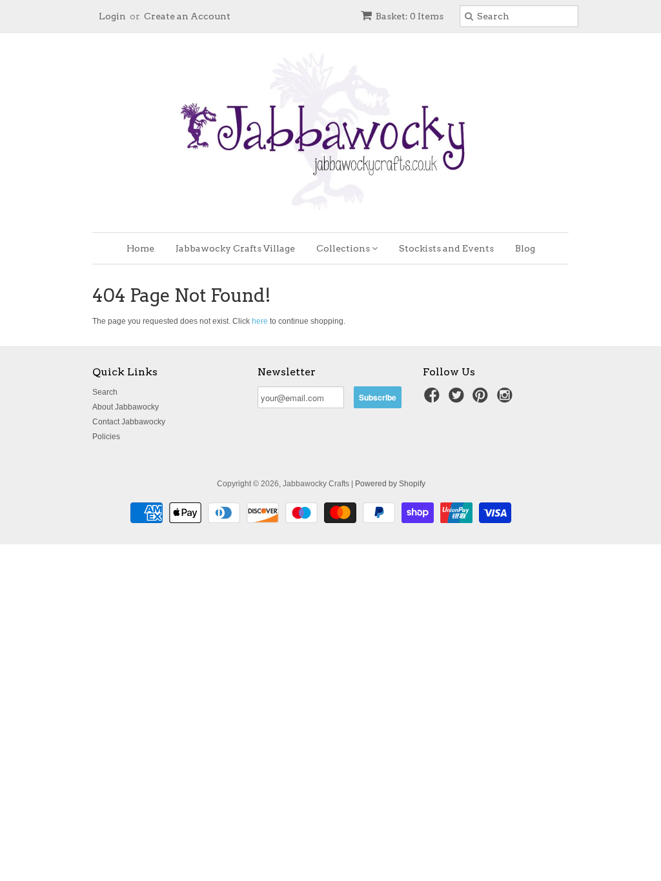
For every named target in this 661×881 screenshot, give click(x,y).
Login (112, 16)
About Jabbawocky (125, 406)
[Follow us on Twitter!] (458, 399)
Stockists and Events (446, 248)
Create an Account (187, 16)
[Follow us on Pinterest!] (482, 399)
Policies (106, 436)
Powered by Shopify (390, 483)
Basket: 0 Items (409, 16)
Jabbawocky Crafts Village (235, 248)
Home (140, 248)
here (260, 321)
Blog (525, 248)
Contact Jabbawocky (128, 421)
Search (104, 392)
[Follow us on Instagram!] (506, 399)
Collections (344, 248)
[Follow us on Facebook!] (433, 399)
